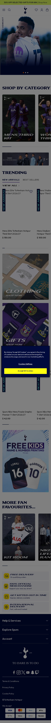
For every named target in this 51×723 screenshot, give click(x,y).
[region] (25, 361)
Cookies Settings (25, 364)
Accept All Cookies (25, 371)
